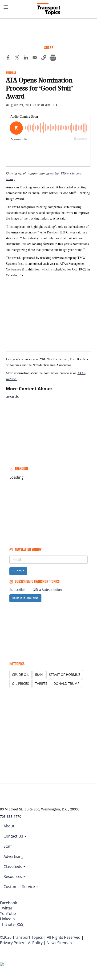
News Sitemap (59, 942)
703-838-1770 (10, 816)
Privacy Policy (12, 942)
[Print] (52, 58)
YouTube (8, 913)
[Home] (48, 9)
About (9, 826)
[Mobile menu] (6, 7)
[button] (43, 58)
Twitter (6, 908)
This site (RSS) (12, 924)
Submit (18, 571)
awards (12, 396)
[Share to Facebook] (8, 58)
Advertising (14, 856)
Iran (39, 674)
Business (11, 73)
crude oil (20, 674)
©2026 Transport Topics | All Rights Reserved (40, 937)
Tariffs (41, 683)
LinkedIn (7, 918)
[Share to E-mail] (34, 58)
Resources (13, 876)
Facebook (8, 902)
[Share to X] (16, 58)
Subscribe (17, 589)
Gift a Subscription (47, 589)
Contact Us (14, 836)
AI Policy (35, 942)
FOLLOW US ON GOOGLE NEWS (25, 598)
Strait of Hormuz (64, 674)
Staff (8, 846)
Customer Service (20, 886)
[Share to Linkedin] (25, 58)
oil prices (20, 683)
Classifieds (13, 866)
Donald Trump (66, 683)
